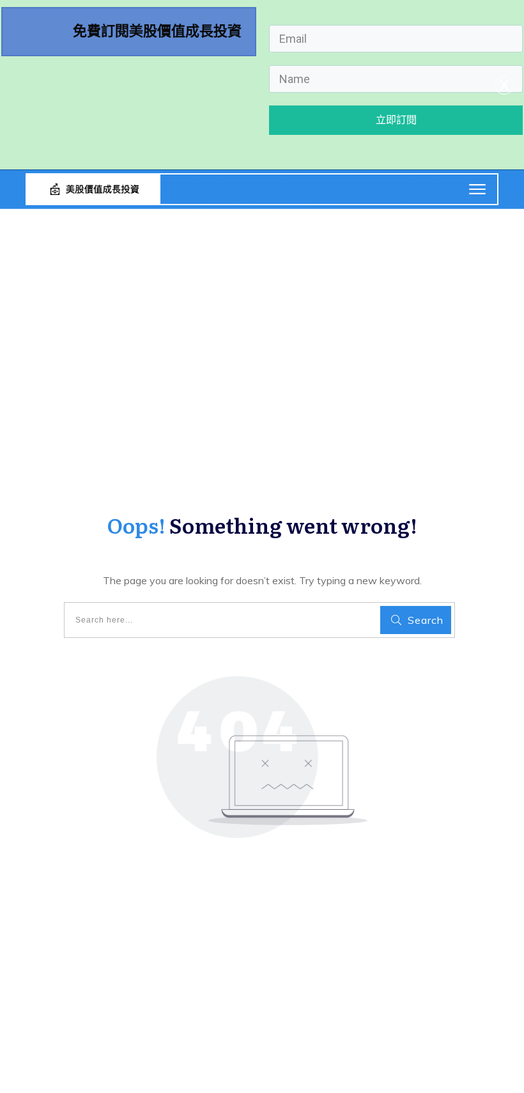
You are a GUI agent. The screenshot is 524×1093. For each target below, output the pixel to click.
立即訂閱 (396, 120)
